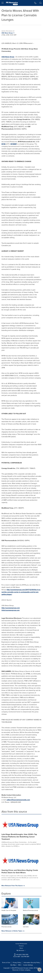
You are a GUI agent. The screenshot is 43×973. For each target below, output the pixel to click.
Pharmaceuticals (7, 927)
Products (21, 946)
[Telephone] (35, 3)
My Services (20, 950)
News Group (8, 57)
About (21, 948)
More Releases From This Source (12, 886)
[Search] (40, 3)
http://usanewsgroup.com (11, 608)
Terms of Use (6, 963)
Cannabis (26, 927)
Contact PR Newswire (21, 944)
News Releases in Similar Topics (12, 931)
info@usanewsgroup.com (11, 610)
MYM (3, 144)
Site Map (13, 965)
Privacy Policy (17, 963)
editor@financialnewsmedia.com (18, 800)
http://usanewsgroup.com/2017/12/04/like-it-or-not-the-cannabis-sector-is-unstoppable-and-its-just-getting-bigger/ (21, 592)
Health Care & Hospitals (9, 910)
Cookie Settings (28, 965)
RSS (19, 965)
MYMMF (13, 144)
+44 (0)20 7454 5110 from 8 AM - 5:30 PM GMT (21, 956)
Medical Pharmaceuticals (30, 910)
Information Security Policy (32, 963)
